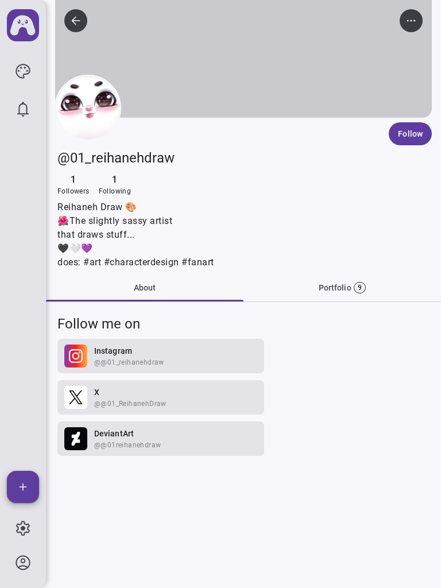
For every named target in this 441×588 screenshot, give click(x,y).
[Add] (23, 487)
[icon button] (23, 71)
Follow (410, 133)
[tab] (342, 287)
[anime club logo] (23, 25)
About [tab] (145, 287)
